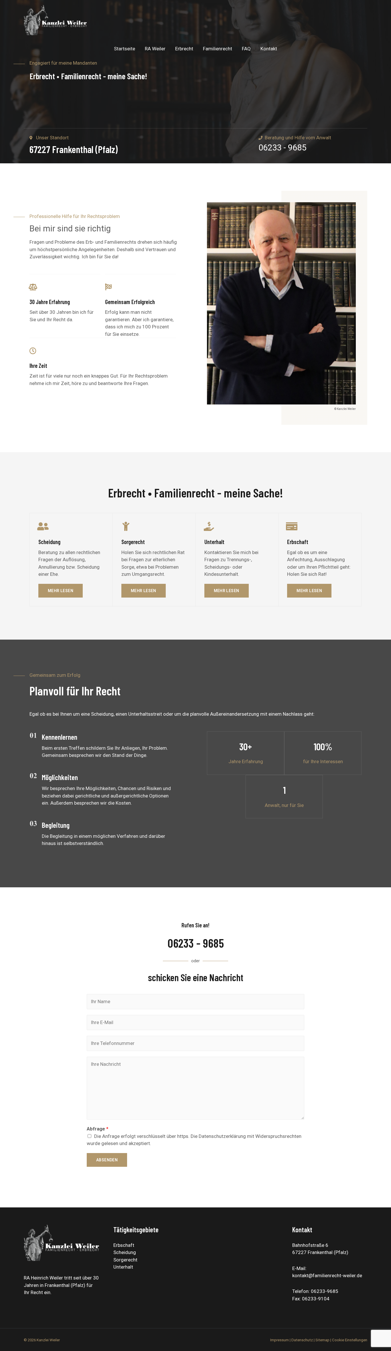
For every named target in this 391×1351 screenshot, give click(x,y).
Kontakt (268, 48)
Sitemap (322, 1340)
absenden (107, 1160)
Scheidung (124, 1252)
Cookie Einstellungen (349, 1340)
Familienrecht (217, 48)
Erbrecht (184, 48)
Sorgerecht (125, 1260)
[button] (60, 591)
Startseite (124, 48)
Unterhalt (123, 1267)
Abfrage (97, 1129)
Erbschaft (123, 1245)
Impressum (279, 1340)
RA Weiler (155, 48)
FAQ (246, 48)
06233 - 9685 (282, 147)
